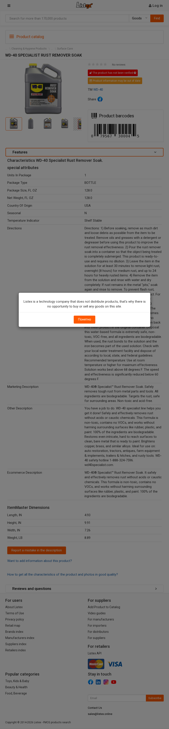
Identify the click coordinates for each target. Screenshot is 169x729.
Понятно (84, 319)
